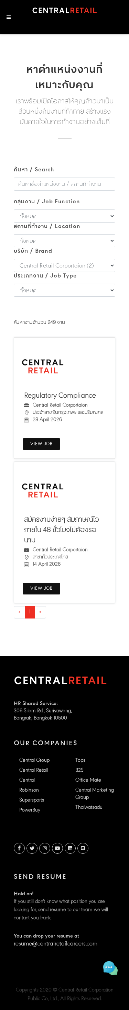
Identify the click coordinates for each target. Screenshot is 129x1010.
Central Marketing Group (94, 794)
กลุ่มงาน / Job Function (47, 202)
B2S (79, 770)
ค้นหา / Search (34, 170)
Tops (80, 760)
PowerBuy (29, 810)
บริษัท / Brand (33, 251)
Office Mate (88, 780)
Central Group (34, 760)
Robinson (29, 790)
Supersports (31, 800)
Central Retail (33, 770)
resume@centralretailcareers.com (55, 944)
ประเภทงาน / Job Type (45, 276)
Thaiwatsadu (89, 807)
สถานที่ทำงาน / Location (47, 227)
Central (27, 780)
